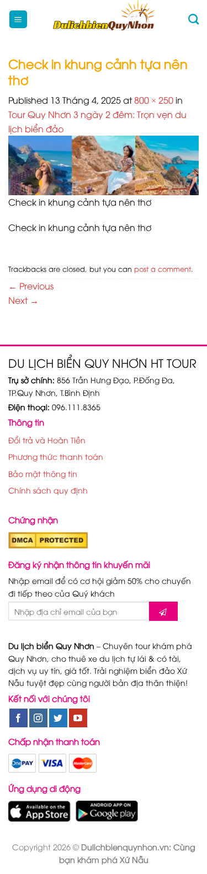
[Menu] (18, 19)
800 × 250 (153, 100)
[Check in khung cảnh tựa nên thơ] (103, 164)
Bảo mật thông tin (42, 473)
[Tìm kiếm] (193, 19)
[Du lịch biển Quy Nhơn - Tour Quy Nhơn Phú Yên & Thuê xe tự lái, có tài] (103, 19)
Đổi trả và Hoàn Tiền (47, 440)
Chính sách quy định (48, 490)
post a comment (162, 269)
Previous (31, 286)
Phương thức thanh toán (55, 456)
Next (23, 300)
